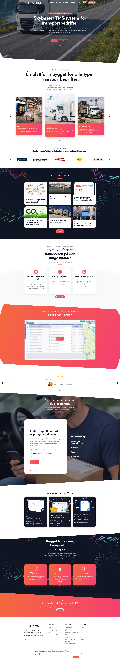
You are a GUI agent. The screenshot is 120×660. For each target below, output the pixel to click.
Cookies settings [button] (69, 657)
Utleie (50, 632)
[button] (60, 46)
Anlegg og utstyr (69, 637)
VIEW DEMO (60, 339)
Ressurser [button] (73, 2)
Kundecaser (65, 2)
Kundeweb (35, 470)
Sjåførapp (74, 448)
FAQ (82, 632)
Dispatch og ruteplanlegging (31, 470)
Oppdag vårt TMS (60, 297)
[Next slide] (109, 116)
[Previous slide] (11, 116)
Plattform (51, 624)
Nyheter (83, 639)
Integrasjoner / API (53, 635)
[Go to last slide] (2, 383)
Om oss (82, 630)
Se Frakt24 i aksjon (64, 40)
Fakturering (34, 470)
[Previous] (58, 470)
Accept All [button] (76, 657)
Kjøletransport (68, 630)
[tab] (59, 140)
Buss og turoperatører (70, 643)
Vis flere (60, 231)
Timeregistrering (53, 630)
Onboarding (84, 637)
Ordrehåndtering (30, 470)
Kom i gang (54, 40)
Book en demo (92, 2)
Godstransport (68, 627)
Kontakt (84, 2)
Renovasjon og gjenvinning (71, 632)
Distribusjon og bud (69, 635)
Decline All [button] (82, 657)
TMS (50, 627)
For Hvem (58, 2)
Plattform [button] (51, 2)
